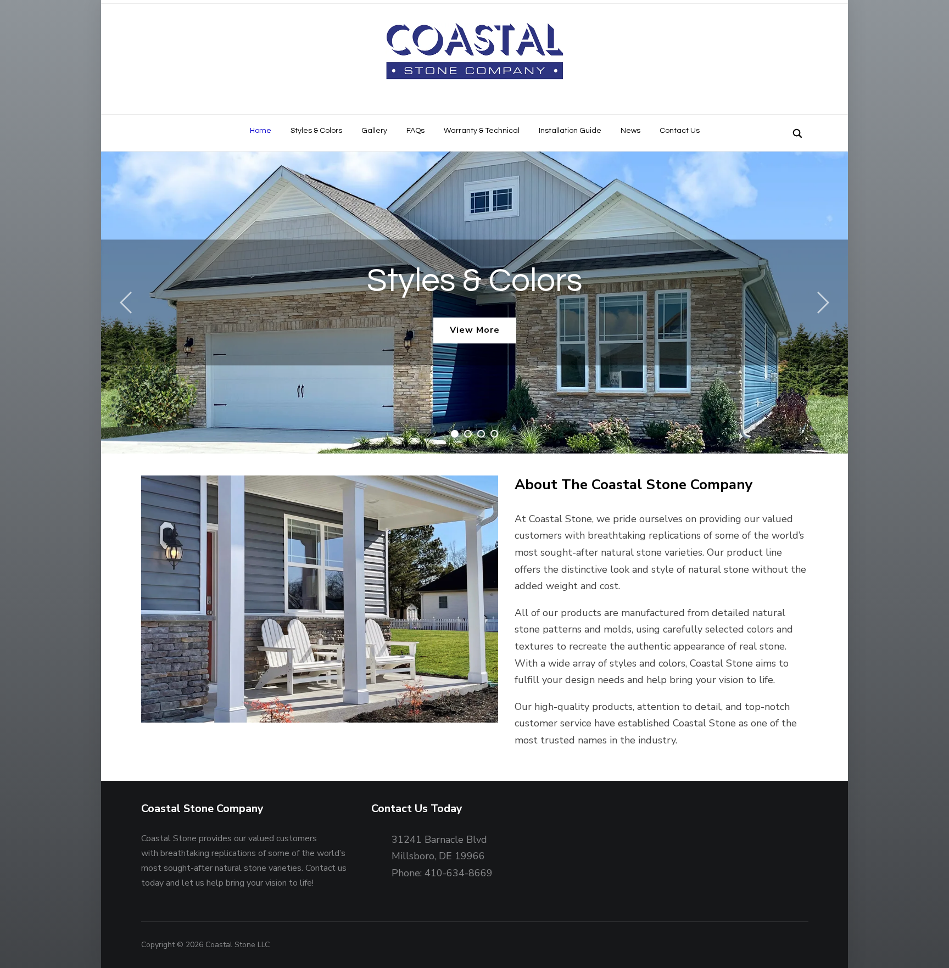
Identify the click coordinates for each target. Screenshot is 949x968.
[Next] (820, 303)
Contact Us (680, 131)
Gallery (374, 131)
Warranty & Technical (482, 131)
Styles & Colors (316, 131)
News (630, 131)
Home (260, 131)
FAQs (415, 131)
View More (475, 330)
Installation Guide (570, 131)
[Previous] (128, 303)
